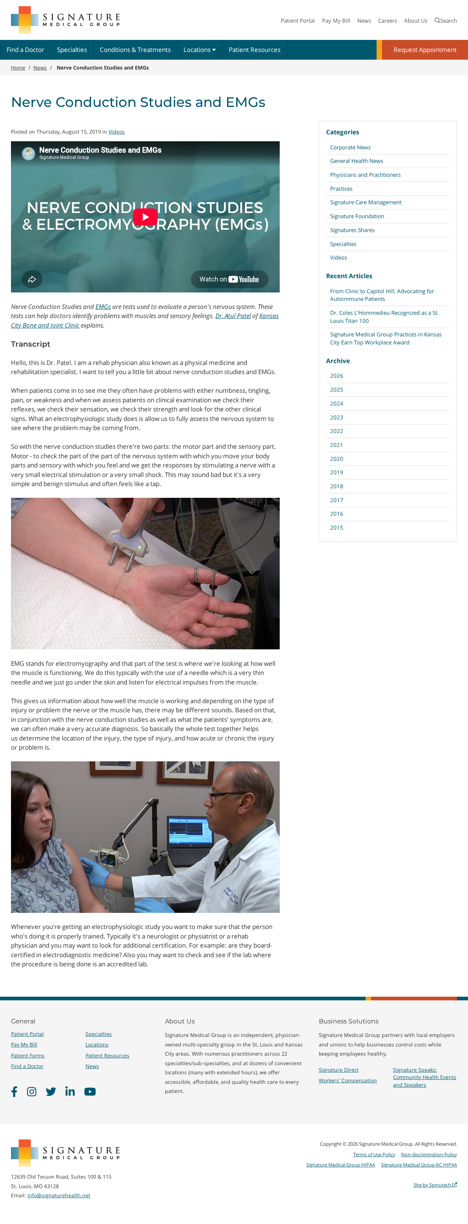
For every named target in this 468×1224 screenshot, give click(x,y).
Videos (338, 257)
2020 (336, 458)
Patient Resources (254, 49)
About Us (415, 20)
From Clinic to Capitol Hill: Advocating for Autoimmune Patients (382, 294)
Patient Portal (298, 20)
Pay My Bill (336, 20)
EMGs (103, 306)
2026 (336, 375)
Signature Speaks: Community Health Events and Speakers (424, 1077)
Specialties (72, 49)
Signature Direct (339, 1069)
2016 (336, 513)
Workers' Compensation (348, 1080)
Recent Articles (349, 276)
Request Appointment (425, 49)
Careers (387, 20)
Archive (338, 361)
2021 (336, 444)
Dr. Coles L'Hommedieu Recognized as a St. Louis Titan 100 (384, 316)
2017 (336, 500)
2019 (336, 472)
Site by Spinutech (433, 1185)
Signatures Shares (352, 230)
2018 (336, 486)
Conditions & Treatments (135, 49)
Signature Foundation (357, 216)
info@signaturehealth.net (58, 1195)
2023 (336, 417)
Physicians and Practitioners (365, 174)
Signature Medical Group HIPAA (340, 1164)
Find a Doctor (25, 49)
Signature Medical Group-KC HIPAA (419, 1164)
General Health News (356, 160)
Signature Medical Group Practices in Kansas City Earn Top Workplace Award (386, 338)
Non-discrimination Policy (429, 1154)
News (364, 20)
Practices (341, 188)
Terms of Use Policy (374, 1154)
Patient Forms (28, 1055)
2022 (336, 430)
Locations (198, 49)
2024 (336, 403)
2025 (336, 389)
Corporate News (350, 147)
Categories (342, 132)
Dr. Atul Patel (233, 315)
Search (448, 20)
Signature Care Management (365, 202)
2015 (336, 527)
